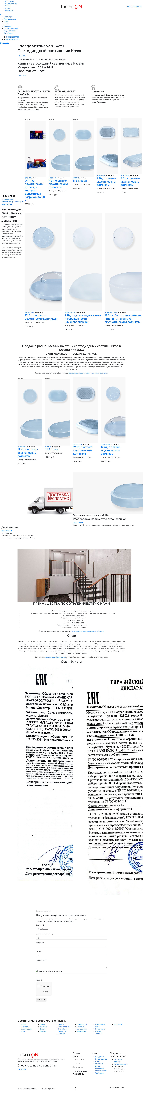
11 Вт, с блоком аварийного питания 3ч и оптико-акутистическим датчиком (123, 318)
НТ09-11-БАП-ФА (111, 313)
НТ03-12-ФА (29, 313)
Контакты (9, 10)
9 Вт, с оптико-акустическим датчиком (106, 181)
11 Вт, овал (80, 180)
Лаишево (61, 1034)
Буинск (42, 1029)
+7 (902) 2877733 (135, 7)
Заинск (61, 1024)
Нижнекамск (100, 1029)
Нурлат (98, 1031)
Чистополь (118, 1024)
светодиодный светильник (55, 657)
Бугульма (43, 1027)
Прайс (7, 6)
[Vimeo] (8, 43)
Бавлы (42, 1024)
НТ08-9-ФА (101, 176)
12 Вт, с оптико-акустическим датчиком (41, 317)
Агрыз (23, 1024)
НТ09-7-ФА (53, 178)
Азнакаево (25, 1027)
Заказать (22, 56)
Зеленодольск (63, 1027)
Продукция (9, 1)
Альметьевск (26, 1029)
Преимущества (11, 3)
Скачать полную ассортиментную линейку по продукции (12, 201)
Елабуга (43, 1031)
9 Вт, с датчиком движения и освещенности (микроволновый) (83, 318)
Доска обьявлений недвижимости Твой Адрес (11, 30)
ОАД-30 (28, 178)
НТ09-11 (76, 178)
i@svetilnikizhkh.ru (12, 39)
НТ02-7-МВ (77, 523)
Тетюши (98, 1034)
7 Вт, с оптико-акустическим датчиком (130, 181)
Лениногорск (82, 1024)
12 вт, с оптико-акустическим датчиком (83, 450)
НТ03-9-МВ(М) (70, 313)
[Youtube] (6, 43)
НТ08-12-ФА (77, 444)
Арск (23, 1031)
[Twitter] (2, 43)
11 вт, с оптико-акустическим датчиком (28, 453)
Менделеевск (82, 1029)
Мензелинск (81, 1031)
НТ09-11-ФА (22, 447)
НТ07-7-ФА (125, 176)
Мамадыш (81, 1027)
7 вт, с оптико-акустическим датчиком (58, 184)
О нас (7, 8)
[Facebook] (0, 43)
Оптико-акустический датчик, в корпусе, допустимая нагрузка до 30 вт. (35, 190)
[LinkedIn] (4, 43)
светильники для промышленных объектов (87, 631)
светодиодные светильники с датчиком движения (88, 373)
